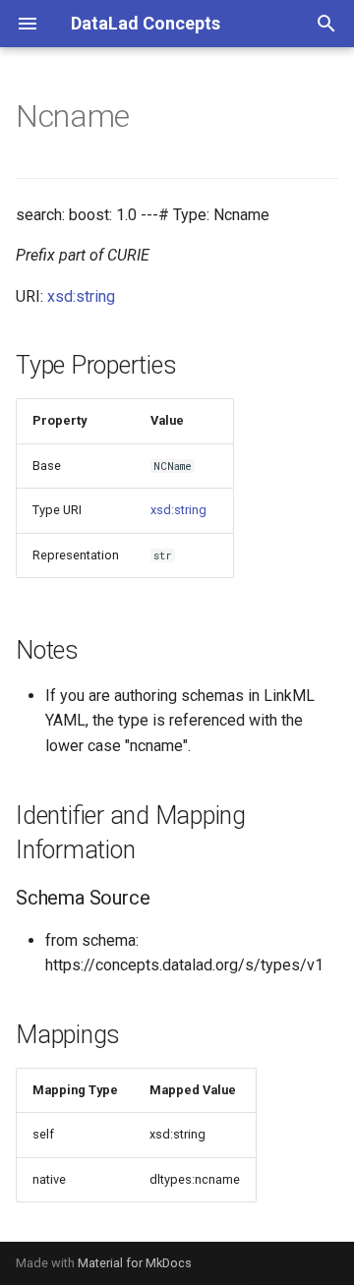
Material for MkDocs (135, 1263)
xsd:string (81, 296)
